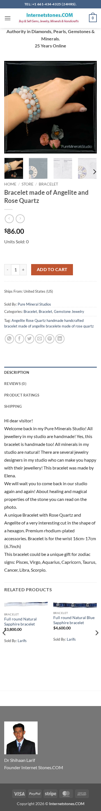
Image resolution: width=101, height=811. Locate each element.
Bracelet (48, 184)
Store (27, 184)
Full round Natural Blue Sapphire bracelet (74, 620)
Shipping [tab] (13, 406)
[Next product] (9, 218)
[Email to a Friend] (39, 338)
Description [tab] (16, 372)
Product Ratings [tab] (21, 395)
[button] (7, 18)
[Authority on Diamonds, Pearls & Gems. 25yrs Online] (50, 18)
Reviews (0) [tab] (15, 383)
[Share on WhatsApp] (9, 338)
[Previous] (13, 107)
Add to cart (52, 269)
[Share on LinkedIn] (60, 338)
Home (10, 184)
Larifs (22, 640)
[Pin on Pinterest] (49, 338)
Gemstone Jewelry (69, 311)
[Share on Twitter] (29, 338)
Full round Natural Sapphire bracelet (20, 621)
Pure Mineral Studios (34, 304)
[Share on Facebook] (19, 338)
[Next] (88, 107)
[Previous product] (20, 218)
